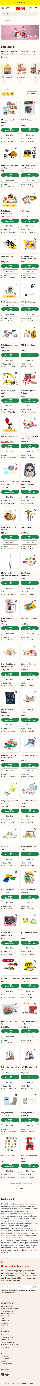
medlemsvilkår (9, 1293)
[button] (30, 8)
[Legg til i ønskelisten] (16, 102)
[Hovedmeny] (36, 8)
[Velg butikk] (3, 8)
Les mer (4, 57)
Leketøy (7, 20)
